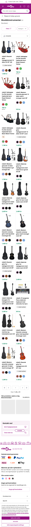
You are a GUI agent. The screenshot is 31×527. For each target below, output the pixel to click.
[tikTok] (13, 478)
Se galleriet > (26, 397)
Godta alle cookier (15, 518)
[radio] (3, 70)
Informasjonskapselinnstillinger (15, 525)
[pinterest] (9, 478)
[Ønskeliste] (24, 6)
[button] (14, 2)
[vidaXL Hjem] (11, 6)
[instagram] (6, 478)
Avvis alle (15, 521)
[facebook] (3, 478)
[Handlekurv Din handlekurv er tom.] (28, 6)
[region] (15, 515)
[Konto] (20, 6)
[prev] (8, 388)
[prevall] (5, 388)
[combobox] (15, 11)
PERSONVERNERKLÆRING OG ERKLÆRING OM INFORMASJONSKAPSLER (15, 514)
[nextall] (26, 388)
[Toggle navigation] (3, 6)
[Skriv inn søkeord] (27, 11)
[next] (23, 388)
